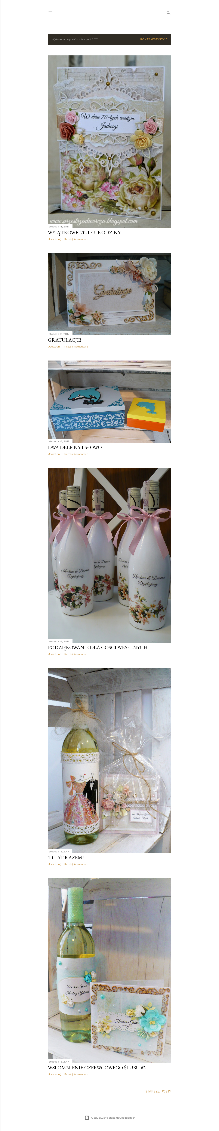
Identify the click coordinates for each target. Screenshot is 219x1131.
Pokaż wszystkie (153, 39)
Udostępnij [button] (54, 239)
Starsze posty (158, 1091)
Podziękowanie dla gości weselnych (98, 647)
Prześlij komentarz (76, 239)
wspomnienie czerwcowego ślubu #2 (97, 1067)
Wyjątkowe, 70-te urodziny (84, 232)
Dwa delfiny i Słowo (75, 447)
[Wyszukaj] (168, 12)
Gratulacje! (64, 340)
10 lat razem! (66, 857)
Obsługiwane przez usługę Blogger (113, 1117)
